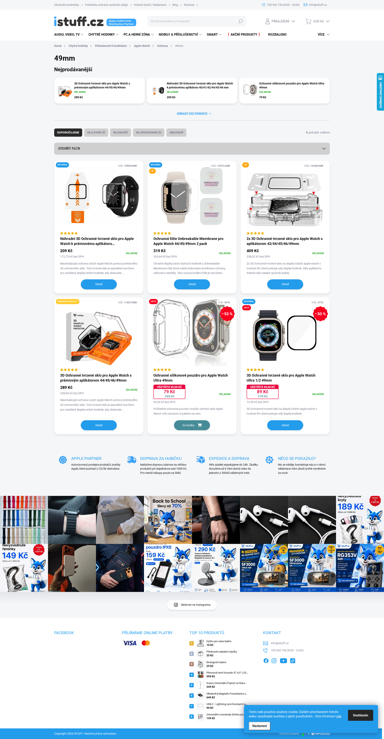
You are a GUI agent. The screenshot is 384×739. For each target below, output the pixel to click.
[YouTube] (283, 660)
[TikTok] (293, 660)
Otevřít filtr (69, 148)
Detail (98, 284)
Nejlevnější (96, 132)
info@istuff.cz (280, 643)
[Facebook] (266, 660)
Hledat (241, 21)
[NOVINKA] (98, 198)
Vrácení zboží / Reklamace (150, 4)
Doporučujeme (68, 132)
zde (338, 716)
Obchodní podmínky (66, 4)
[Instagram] (274, 660)
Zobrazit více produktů (192, 113)
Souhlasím (360, 715)
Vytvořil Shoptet (289, 733)
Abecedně (176, 132)
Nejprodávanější (148, 132)
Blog (175, 4)
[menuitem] (69, 35)
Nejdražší (120, 132)
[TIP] (285, 198)
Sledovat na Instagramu (196, 604)
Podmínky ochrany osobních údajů (106, 4)
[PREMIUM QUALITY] (98, 334)
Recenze (189, 4)
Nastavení (259, 726)
